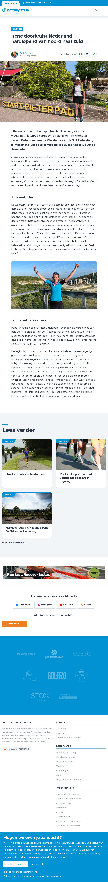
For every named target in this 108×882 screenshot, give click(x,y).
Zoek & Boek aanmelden (68, 798)
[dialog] (54, 857)
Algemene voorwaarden (68, 826)
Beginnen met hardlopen (69, 779)
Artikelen (61, 728)
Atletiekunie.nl (63, 817)
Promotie (61, 807)
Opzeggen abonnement (68, 821)
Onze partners (63, 803)
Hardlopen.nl (10, 3)
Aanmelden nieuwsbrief (68, 737)
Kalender (60, 733)
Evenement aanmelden (68, 794)
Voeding (60, 766)
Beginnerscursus (65, 761)
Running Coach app (66, 752)
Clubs (59, 775)
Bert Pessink (26, 53)
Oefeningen (62, 770)
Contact (60, 812)
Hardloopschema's (65, 757)
